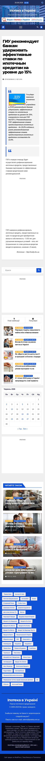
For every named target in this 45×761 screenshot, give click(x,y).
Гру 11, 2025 (11, 576)
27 (28, 419)
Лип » (25, 429)
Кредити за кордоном (10, 621)
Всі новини (19, 327)
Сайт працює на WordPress (13, 757)
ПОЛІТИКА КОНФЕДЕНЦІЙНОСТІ (18, 745)
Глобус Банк (22, 603)
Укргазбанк (17, 653)
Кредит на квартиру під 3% (26, 630)
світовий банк (19, 671)
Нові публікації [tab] (14, 321)
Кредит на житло (8, 630)
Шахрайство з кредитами (11, 657)
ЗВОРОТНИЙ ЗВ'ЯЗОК (22, 747)
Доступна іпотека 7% (9, 612)
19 (22, 414)
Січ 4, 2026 (11, 507)
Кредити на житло (29, 339)
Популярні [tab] (33, 321)
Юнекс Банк (27, 657)
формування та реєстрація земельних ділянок (18, 680)
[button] (37, 27)
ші (37, 680)
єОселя (5, 684)
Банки (34, 598)
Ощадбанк (18, 644)
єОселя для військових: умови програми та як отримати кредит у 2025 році (21, 573)
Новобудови (7, 644)
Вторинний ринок (8, 603)
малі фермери (7, 666)
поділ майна (7, 671)
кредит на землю (20, 662)
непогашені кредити (22, 666)
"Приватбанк (7, 594)
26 (22, 419)
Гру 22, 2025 (11, 530)
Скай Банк (32, 648)
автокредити (7, 662)
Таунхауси (6, 653)
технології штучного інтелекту (12, 675)
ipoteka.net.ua (16, 741)
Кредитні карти (8, 634)
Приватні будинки (20, 648)
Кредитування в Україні (23, 634)
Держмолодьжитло (24, 607)
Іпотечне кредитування (10, 598)
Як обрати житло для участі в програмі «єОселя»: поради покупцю (19, 550)
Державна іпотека (9, 607)
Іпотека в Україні (22, 10)
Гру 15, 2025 (11, 553)
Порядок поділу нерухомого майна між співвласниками (20, 503)
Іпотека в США (19, 594)
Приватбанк (7, 648)
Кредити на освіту (24, 625)
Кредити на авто (26, 621)
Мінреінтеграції (8, 639)
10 (12, 409)
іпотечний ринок (17, 684)
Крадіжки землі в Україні (26, 616)
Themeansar (36, 757)
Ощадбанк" (28, 644)
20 (28, 414)
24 (12, 419)
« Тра (20, 429)
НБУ (17, 639)
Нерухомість (28, 327)
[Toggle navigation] (21, 27)
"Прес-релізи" (24, 728)
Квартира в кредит (9, 616)
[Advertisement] (22, 203)
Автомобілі (25, 598)
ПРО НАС (33, 745)
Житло (22, 612)
